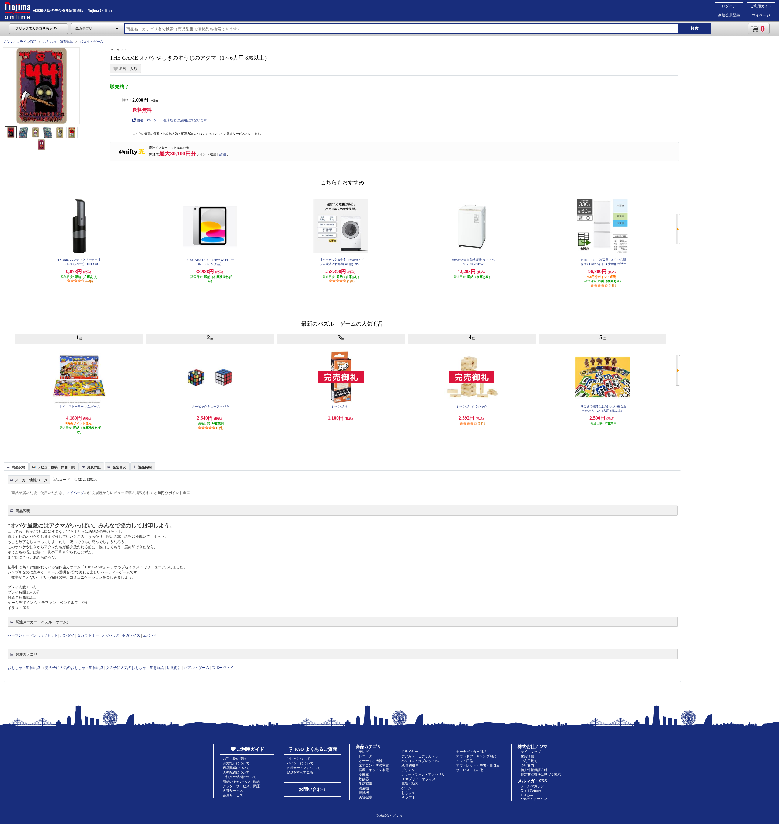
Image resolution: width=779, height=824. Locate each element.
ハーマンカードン (22, 635)
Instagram (528, 795)
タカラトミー (88, 635)
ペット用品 (464, 761)
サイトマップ (531, 751)
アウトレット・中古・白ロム (478, 765)
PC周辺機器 (410, 765)
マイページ (761, 15)
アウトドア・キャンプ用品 (476, 756)
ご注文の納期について (239, 777)
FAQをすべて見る (300, 772)
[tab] (16, 466)
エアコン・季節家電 (374, 765)
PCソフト (408, 797)
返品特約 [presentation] (145, 467)
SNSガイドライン (534, 799)
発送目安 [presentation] (119, 467)
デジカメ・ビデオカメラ (419, 756)
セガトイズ (131, 635)
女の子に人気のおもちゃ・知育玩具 (135, 668)
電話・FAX (409, 783)
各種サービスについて (303, 768)
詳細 (222, 154)
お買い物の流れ (234, 758)
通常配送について (236, 768)
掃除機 (364, 793)
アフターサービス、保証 (241, 786)
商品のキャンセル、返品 (241, 781)
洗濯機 (364, 788)
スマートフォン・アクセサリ (423, 774)
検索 (695, 28)
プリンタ (408, 770)
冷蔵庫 (364, 774)
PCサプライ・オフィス (418, 779)
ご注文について (298, 758)
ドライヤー (409, 751)
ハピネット (48, 635)
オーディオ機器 (370, 761)
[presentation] (15, 466)
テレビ (364, 751)
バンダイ (67, 635)
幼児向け (174, 668)
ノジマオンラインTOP (19, 41)
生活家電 (365, 783)
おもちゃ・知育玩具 (58, 41)
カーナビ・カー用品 (471, 751)
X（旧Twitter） (532, 790)
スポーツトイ (223, 668)
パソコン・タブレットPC (420, 761)
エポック (150, 635)
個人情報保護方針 (534, 770)
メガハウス (110, 635)
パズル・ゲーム (91, 41)
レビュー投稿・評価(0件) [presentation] (56, 467)
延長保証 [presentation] (94, 467)
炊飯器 (364, 779)
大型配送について (236, 772)
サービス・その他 (469, 770)
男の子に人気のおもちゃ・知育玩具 (74, 668)
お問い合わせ (312, 789)
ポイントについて (300, 763)
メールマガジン (532, 786)
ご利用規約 (529, 761)
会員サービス (233, 795)
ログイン (729, 6)
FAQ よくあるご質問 (316, 749)
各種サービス (233, 790)
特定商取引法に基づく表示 (541, 774)
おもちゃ (408, 793)
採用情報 (527, 756)
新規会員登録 (729, 15)
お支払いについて (236, 763)
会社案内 (527, 765)
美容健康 (365, 797)
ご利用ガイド (761, 6)
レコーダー (367, 756)
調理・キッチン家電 (374, 770)
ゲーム (406, 788)
